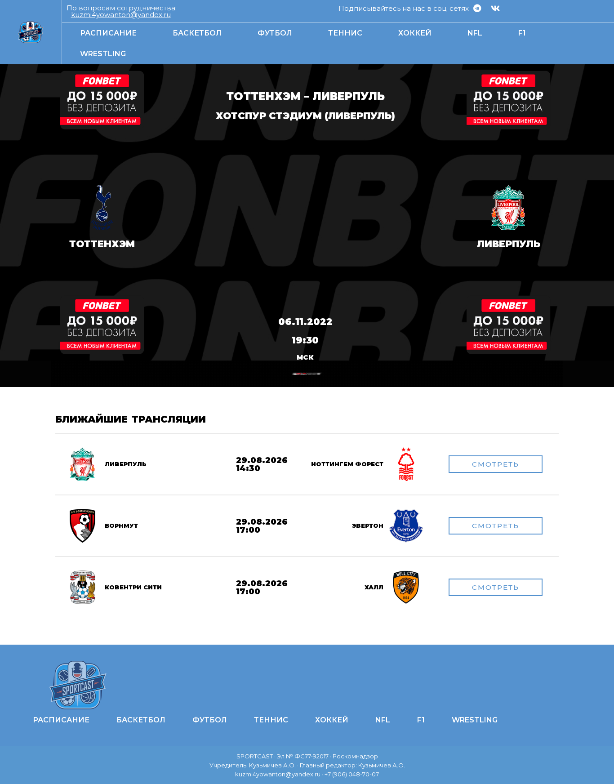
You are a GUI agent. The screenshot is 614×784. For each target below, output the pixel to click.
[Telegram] (477, 8)
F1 (522, 33)
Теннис (345, 33)
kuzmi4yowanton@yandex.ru (121, 14)
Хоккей (415, 33)
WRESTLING (103, 53)
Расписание (108, 33)
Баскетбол (197, 33)
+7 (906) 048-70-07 (352, 774)
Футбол (275, 33)
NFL (474, 33)
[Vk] (495, 8)
